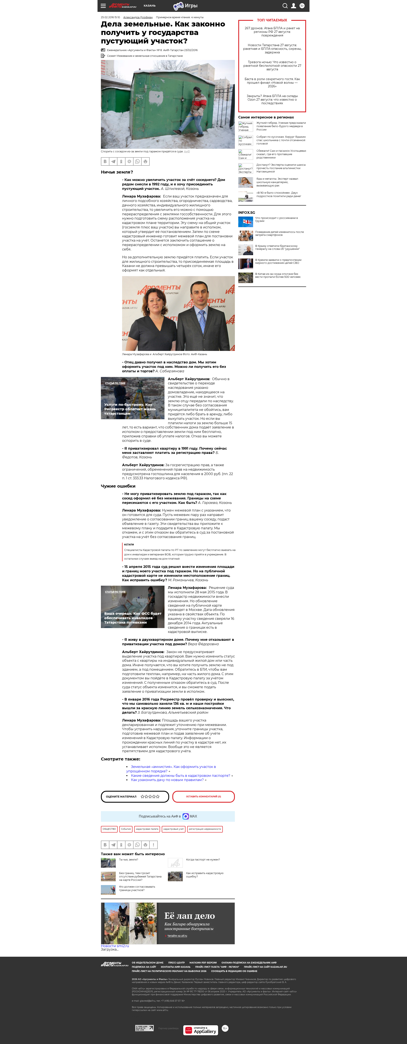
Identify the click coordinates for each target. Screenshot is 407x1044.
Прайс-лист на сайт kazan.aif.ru (265, 967)
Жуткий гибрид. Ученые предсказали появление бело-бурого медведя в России (281, 126)
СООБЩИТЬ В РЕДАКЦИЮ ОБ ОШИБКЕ (234, 971)
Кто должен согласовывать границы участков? (137, 888)
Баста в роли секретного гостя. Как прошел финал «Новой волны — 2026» (272, 82)
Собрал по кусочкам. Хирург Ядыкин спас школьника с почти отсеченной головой (281, 140)
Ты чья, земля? (128, 859)
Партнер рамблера (168, 1028)
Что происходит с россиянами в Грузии (276, 219)
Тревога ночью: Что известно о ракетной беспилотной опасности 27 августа (272, 65)
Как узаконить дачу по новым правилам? (167, 780)
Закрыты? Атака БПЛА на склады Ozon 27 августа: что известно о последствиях (272, 99)
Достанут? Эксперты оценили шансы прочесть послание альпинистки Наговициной (281, 168)
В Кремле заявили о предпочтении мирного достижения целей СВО (278, 261)
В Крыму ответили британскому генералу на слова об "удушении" (277, 247)
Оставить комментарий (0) (203, 796)
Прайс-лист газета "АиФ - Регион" (217, 967)
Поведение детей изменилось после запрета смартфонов (279, 233)
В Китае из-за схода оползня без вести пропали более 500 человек (278, 275)
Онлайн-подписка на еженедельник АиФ (249, 962)
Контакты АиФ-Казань (175, 967)
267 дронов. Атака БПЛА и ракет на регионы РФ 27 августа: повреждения (272, 31)
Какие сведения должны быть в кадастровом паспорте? (180, 776)
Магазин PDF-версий (203, 962)
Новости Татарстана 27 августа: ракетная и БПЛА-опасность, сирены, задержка (272, 48)
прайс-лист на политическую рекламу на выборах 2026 (169, 971)
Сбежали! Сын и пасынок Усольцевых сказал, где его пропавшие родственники (281, 154)
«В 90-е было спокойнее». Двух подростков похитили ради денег (278, 194)
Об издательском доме (147, 962)
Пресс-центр (176, 962)
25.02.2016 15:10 (110, 17)
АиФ (187, 151)
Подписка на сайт (144, 967)
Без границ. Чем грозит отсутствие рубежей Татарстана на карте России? (140, 876)
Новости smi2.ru (115, 946)
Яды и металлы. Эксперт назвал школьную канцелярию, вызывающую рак (277, 182)
